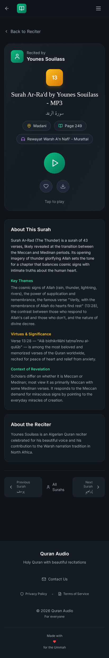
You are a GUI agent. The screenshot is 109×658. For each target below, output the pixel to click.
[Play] (54, 163)
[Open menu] (99, 8)
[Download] (63, 186)
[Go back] (8, 8)
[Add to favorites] (46, 186)
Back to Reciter (26, 31)
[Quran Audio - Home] (23, 8)
